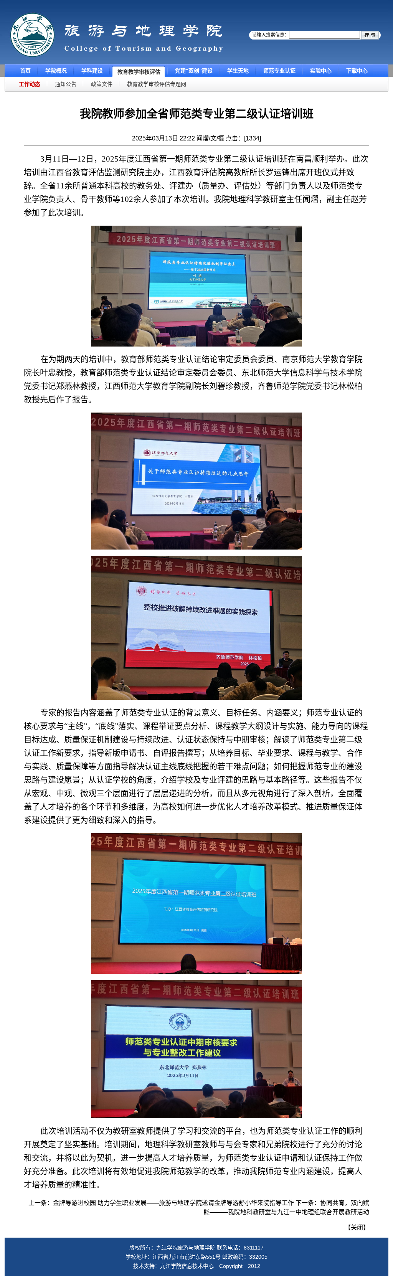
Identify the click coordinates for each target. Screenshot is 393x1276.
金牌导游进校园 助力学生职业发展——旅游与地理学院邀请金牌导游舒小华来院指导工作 (173, 1203)
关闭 (357, 1227)
